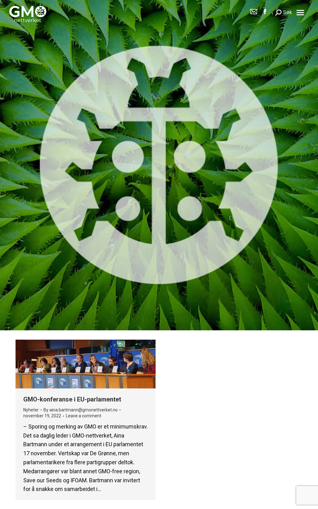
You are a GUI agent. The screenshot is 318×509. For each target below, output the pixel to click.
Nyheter (31, 409)
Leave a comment (83, 415)
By (80, 409)
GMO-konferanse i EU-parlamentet (72, 399)
